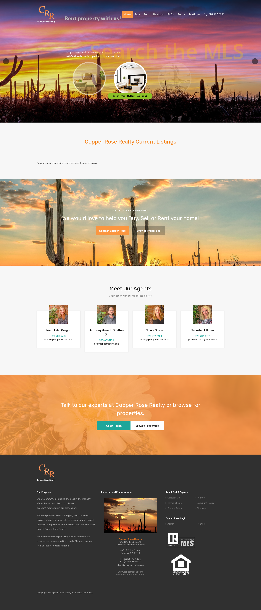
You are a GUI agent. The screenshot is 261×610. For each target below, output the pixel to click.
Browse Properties (148, 230)
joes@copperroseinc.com (106, 343)
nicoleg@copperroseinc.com (154, 339)
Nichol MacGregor (58, 330)
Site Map (201, 508)
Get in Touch (114, 425)
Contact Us (174, 498)
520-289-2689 (58, 336)
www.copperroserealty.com (130, 574)
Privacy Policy (175, 508)
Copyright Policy (205, 503)
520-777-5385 (216, 14)
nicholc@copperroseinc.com (58, 339)
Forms (181, 14)
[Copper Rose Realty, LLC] (47, 23)
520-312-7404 (154, 336)
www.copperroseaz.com (130, 571)
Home (127, 14)
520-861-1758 (106, 340)
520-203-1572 (202, 336)
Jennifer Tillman (202, 330)
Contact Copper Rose (112, 230)
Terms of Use (175, 503)
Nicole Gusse (154, 330)
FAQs (170, 14)
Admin (171, 524)
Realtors (158, 14)
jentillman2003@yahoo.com (202, 339)
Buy (137, 14)
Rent (146, 14)
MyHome (194, 14)
